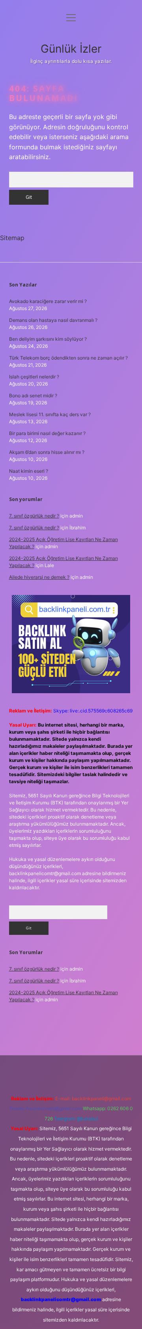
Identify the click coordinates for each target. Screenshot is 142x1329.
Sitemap (12, 238)
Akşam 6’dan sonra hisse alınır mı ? (46, 452)
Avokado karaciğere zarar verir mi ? (48, 301)
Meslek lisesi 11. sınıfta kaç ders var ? (50, 414)
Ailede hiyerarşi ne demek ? (39, 577)
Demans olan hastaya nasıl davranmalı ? (53, 320)
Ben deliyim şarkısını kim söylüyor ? (48, 339)
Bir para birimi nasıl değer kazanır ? (47, 433)
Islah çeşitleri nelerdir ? (34, 377)
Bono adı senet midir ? (33, 395)
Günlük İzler (71, 48)
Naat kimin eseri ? (28, 471)
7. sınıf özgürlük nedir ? (34, 516)
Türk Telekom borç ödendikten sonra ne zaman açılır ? (68, 358)
